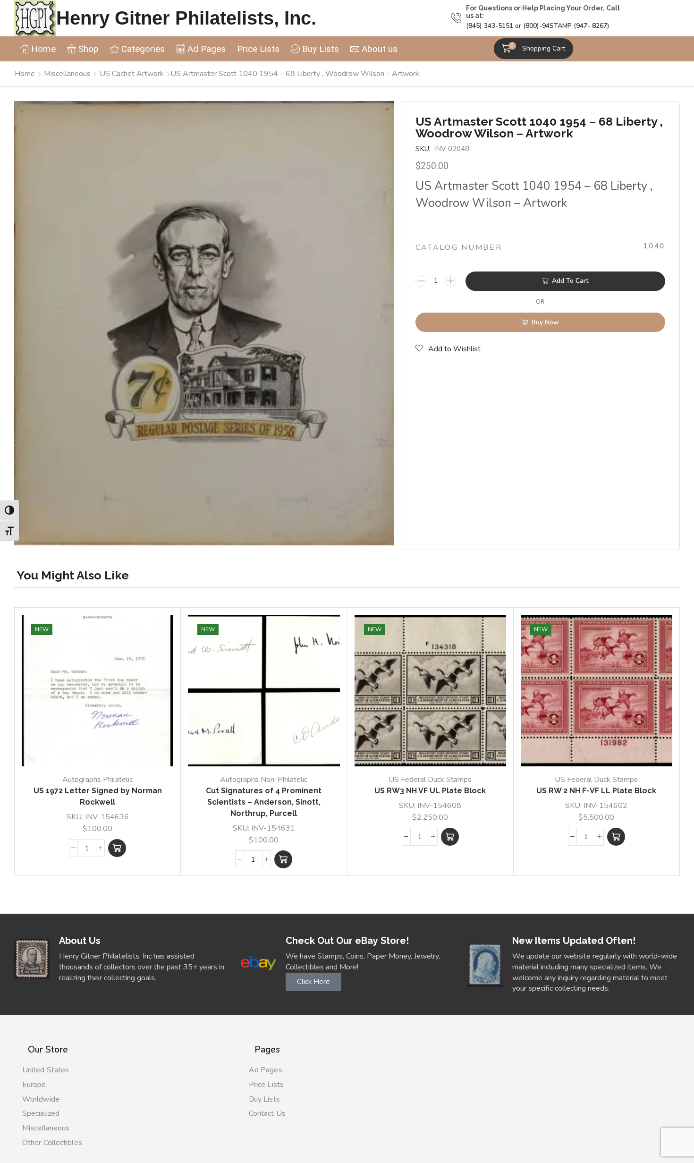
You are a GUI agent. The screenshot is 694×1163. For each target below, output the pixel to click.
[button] (533, 48)
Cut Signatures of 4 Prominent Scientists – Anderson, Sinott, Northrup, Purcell (264, 802)
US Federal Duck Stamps (430, 779)
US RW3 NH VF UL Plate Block (430, 790)
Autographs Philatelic (97, 779)
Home (25, 73)
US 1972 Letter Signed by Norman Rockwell (98, 796)
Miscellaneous (67, 73)
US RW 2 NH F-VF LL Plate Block (596, 790)
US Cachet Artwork (132, 73)
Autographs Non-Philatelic (263, 779)
